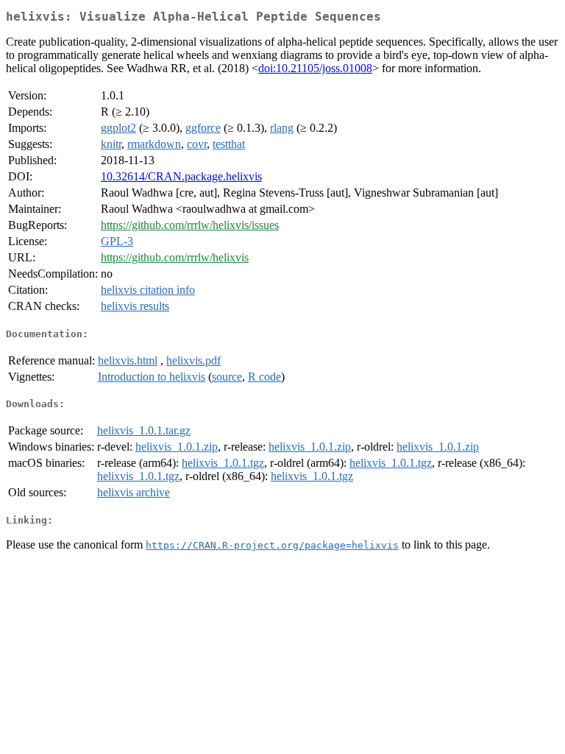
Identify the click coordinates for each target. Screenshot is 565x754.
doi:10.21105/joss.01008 (315, 68)
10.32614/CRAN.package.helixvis (181, 176)
